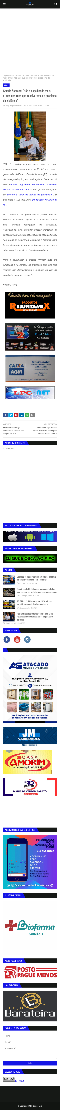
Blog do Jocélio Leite (14, 105)
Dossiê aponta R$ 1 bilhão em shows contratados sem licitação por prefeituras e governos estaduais (37, 590)
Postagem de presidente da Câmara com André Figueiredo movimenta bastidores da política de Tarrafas (35, 616)
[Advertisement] (30, 40)
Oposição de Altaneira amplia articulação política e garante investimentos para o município (36, 578)
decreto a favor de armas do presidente (29, 194)
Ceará (18, 76)
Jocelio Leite (37, 1105)
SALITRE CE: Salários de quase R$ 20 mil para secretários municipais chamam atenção (34, 603)
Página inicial (8, 76)
